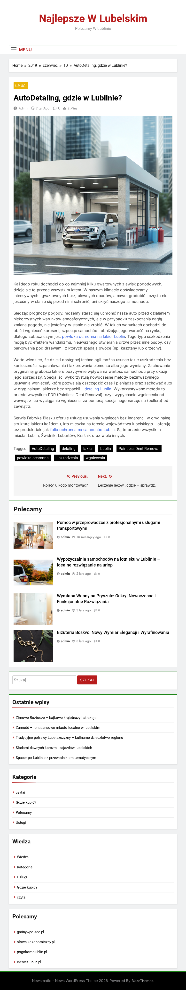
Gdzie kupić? (26, 802)
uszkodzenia (67, 458)
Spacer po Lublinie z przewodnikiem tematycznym (56, 758)
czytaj (20, 792)
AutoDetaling (43, 448)
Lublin (105, 448)
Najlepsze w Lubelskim (93, 18)
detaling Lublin (98, 388)
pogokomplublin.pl (32, 952)
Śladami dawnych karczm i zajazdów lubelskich (54, 748)
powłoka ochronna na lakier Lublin (93, 336)
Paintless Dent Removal (139, 448)
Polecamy (24, 812)
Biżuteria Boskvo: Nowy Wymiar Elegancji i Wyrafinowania (113, 632)
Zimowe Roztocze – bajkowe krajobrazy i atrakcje (56, 717)
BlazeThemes (142, 981)
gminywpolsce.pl (30, 932)
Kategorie (24, 867)
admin (23, 108)
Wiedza (23, 857)
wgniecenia (95, 458)
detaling (69, 448)
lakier (88, 448)
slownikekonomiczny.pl (36, 942)
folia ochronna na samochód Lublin (82, 429)
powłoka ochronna (33, 458)
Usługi (20, 85)
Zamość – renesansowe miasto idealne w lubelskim (58, 727)
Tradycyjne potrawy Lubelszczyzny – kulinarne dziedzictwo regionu (69, 737)
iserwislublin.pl (29, 962)
